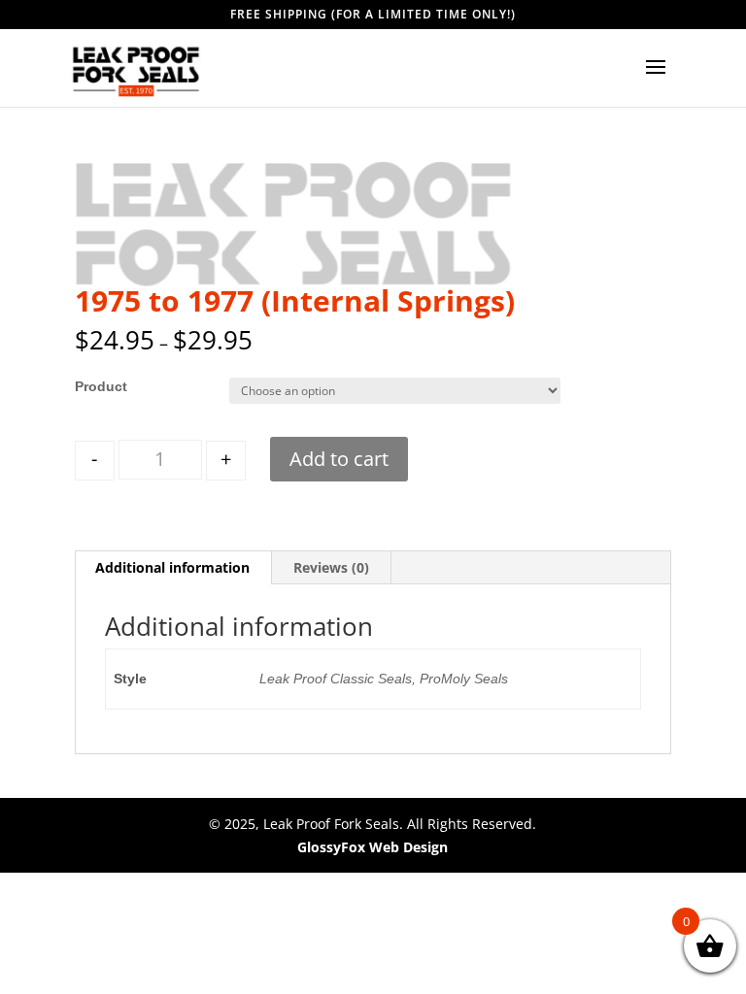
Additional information (172, 567)
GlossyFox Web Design (372, 847)
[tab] (173, 567)
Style (91, 386)
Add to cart (339, 459)
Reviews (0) (331, 567)
